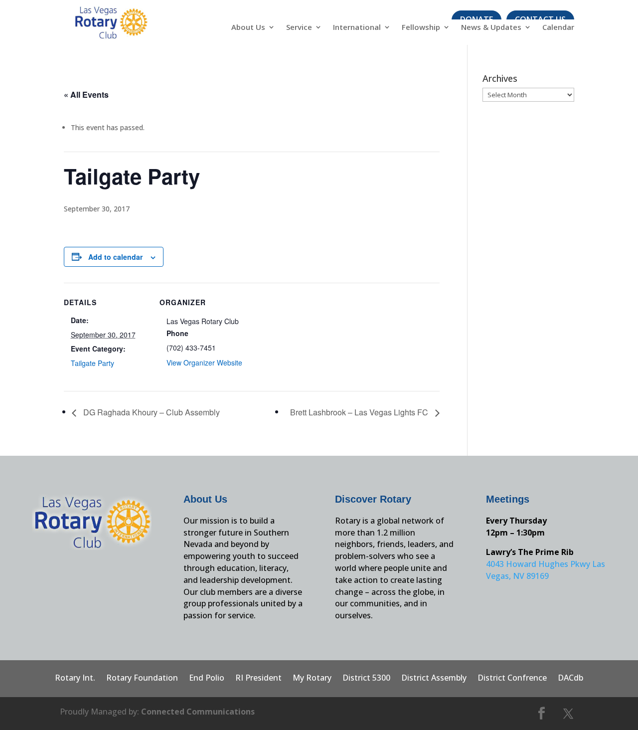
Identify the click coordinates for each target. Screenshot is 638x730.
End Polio (206, 678)
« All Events (86, 94)
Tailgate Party (92, 363)
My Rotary (312, 678)
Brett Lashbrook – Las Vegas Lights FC (360, 412)
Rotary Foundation (142, 678)
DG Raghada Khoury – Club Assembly (150, 412)
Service (299, 27)
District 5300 (366, 678)
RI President (258, 678)
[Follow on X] (568, 714)
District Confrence (512, 678)
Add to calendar (115, 257)
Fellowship (421, 27)
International (357, 27)
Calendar (558, 27)
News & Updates (491, 27)
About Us (248, 27)
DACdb (570, 678)
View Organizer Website (204, 362)
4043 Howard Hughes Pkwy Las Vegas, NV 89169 (545, 569)
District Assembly (434, 678)
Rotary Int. (75, 678)
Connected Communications (198, 711)
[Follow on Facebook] (541, 713)
